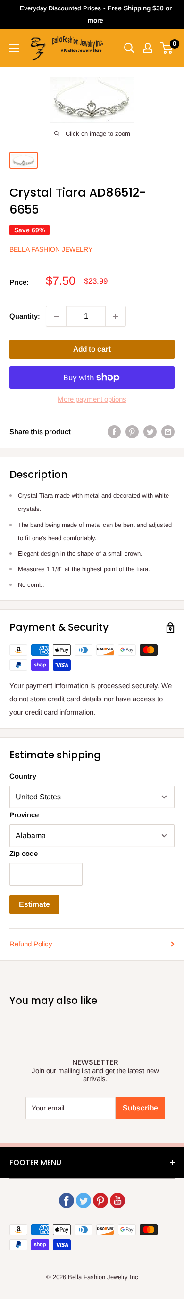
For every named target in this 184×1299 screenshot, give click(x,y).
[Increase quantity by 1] (115, 316)
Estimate (34, 904)
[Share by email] (168, 431)
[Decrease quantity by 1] (56, 316)
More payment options (92, 399)
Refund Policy (30, 944)
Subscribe (140, 1108)
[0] (167, 48)
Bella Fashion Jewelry (50, 249)
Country (22, 776)
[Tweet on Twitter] (150, 431)
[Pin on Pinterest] (132, 431)
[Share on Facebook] (114, 431)
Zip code (23, 853)
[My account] (147, 48)
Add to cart (92, 349)
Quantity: (24, 316)
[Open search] (129, 48)
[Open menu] (14, 48)
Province (24, 815)
